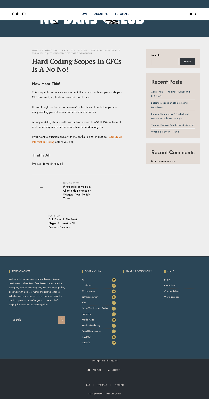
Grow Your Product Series (95, 308)
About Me (101, 14)
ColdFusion (87, 285)
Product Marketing (91, 325)
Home (84, 14)
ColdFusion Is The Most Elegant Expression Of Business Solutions (62, 221)
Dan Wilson (51, 50)
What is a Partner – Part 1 (165, 131)
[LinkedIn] (196, 14)
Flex (84, 302)
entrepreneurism (90, 296)
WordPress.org (171, 296)
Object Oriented (54, 53)
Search (155, 55)
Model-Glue (88, 319)
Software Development (78, 53)
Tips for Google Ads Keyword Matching (172, 125)
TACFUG (86, 336)
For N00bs (37, 53)
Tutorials (122, 14)
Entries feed (170, 285)
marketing (86, 314)
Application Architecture (105, 50)
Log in (167, 279)
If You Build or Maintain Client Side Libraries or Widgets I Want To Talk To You (77, 191)
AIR (83, 279)
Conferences (88, 291)
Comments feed (172, 291)
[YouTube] (190, 14)
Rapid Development (91, 331)
